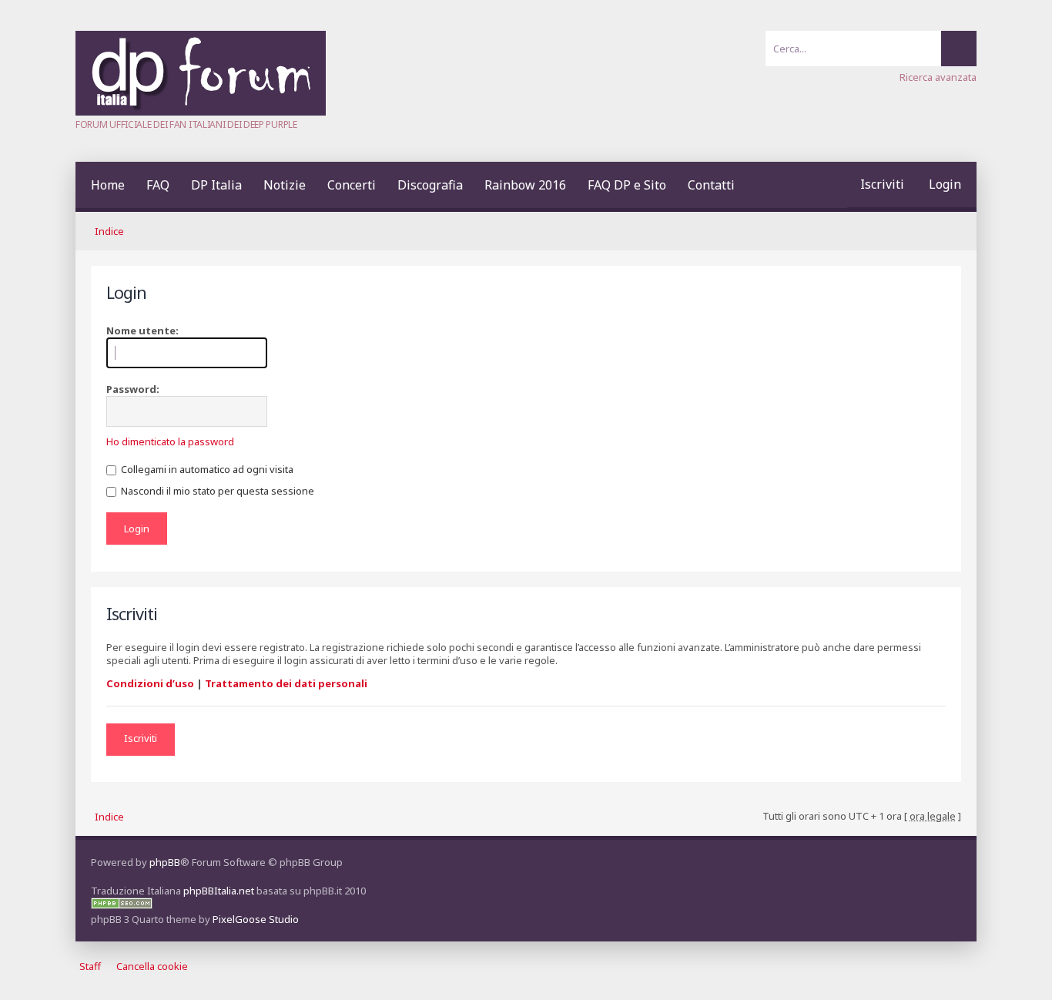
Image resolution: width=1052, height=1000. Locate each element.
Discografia (430, 184)
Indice (109, 231)
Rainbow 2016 (525, 184)
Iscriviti (882, 184)
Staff (90, 966)
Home (108, 184)
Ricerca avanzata (938, 77)
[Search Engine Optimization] (121, 905)
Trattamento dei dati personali (286, 683)
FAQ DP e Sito (627, 184)
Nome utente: (142, 330)
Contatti (711, 184)
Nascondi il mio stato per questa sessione (216, 491)
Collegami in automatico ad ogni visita (206, 469)
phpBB (164, 862)
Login (945, 184)
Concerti (351, 184)
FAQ (157, 184)
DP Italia (216, 184)
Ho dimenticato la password (170, 441)
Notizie (284, 184)
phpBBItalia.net (218, 891)
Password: (132, 389)
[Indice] (200, 112)
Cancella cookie (152, 966)
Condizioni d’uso (150, 683)
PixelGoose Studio (256, 919)
